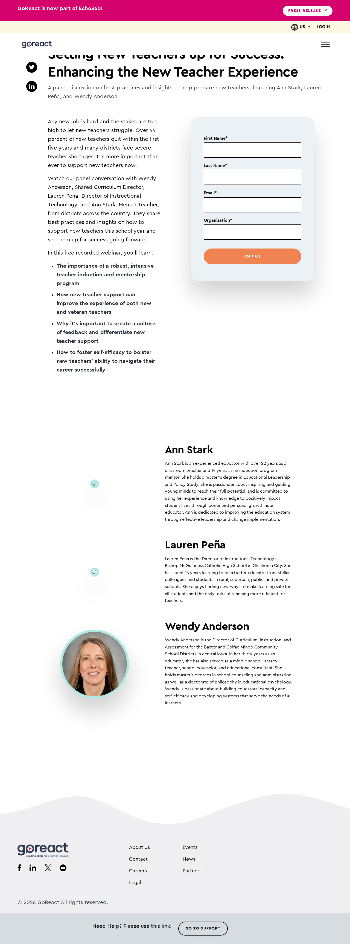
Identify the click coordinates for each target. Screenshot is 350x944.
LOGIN (323, 27)
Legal (135, 882)
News (189, 859)
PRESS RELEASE (304, 11)
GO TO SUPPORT (203, 928)
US (302, 27)
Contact (138, 859)
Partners (192, 870)
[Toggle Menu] (325, 44)
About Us (139, 847)
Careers (138, 870)
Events (190, 847)
